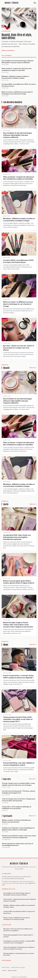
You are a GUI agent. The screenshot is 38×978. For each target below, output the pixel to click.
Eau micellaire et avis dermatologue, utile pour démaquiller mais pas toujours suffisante (16, 894)
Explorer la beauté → (8, 50)
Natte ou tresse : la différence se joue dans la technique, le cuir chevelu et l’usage (16, 918)
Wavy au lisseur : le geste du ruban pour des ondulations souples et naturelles (19, 900)
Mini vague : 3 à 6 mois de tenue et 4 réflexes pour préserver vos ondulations (18, 929)
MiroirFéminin (11, 3)
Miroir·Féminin (19, 863)
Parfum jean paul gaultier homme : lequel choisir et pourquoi (18, 935)
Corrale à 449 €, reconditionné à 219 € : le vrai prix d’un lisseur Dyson (19, 912)
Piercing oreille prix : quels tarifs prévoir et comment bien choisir (18, 954)
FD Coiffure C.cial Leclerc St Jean (10, 881)
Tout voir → (32, 367)
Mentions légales (12, 970)
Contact (4, 970)
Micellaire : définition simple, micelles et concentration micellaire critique (19, 906)
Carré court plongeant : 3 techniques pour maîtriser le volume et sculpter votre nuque (19, 948)
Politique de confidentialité (19, 977)
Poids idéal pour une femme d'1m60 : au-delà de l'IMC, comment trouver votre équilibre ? (19, 942)
